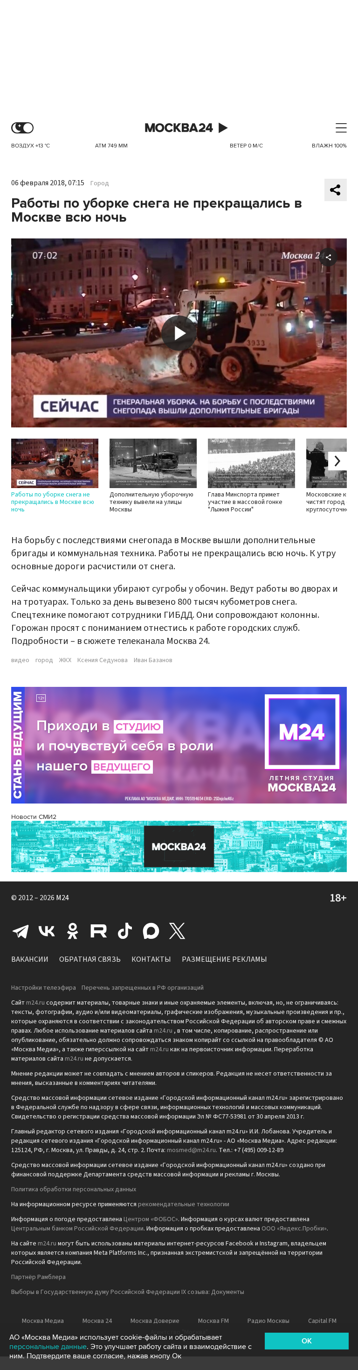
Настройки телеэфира (43, 988)
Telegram (20, 931)
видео (20, 660)
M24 (62, 898)
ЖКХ (65, 660)
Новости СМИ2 (33, 817)
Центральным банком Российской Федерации (77, 1228)
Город (99, 183)
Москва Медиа (43, 1321)
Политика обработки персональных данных (73, 1189)
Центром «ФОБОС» (151, 1219)
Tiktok (125, 931)
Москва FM (213, 1321)
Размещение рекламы (224, 959)
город (44, 660)
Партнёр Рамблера (38, 1277)
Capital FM (322, 1321)
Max (151, 931)
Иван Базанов (153, 660)
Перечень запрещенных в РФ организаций (143, 988)
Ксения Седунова (102, 660)
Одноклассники (72, 931)
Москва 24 (179, 128)
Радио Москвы (268, 1321)
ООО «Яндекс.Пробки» (294, 1228)
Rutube (99, 931)
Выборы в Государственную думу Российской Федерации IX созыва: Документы (127, 1292)
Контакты (151, 959)
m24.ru (35, 1002)
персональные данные (48, 1346)
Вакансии (29, 959)
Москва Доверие (155, 1321)
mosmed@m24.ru (191, 1150)
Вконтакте (46, 931)
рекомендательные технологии (183, 1204)
